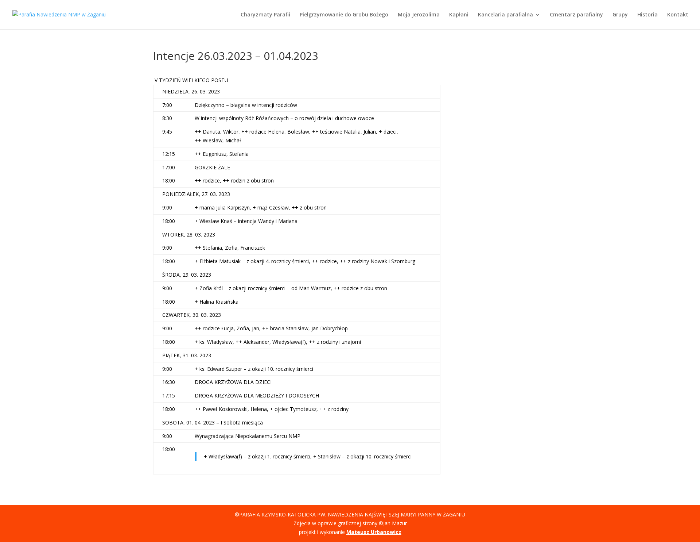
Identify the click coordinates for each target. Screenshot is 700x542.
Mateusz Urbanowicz (373, 531)
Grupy (620, 15)
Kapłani (458, 15)
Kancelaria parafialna (505, 15)
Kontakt (677, 15)
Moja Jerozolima (419, 15)
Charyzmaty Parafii (265, 15)
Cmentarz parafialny (576, 15)
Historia (647, 15)
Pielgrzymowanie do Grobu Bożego (344, 15)
